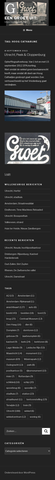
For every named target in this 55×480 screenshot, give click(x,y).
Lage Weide (14, 347)
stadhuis (12, 393)
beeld (11, 313)
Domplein (12, 330)
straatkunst (14, 399)
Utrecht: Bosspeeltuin (16, 216)
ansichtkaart (15, 307)
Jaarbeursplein (31, 336)
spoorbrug (13, 388)
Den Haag (13, 324)
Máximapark (32, 359)
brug (11, 318)
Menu (29, 30)
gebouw (12, 336)
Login (8, 174)
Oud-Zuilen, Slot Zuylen (16, 264)
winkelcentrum (16, 416)
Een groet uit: (21, 18)
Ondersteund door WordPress (20, 472)
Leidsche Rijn (35, 347)
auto (33, 307)
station (28, 393)
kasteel (11, 341)
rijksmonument (36, 370)
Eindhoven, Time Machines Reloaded (24, 209)
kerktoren (41, 341)
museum (13, 359)
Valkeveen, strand (14, 222)
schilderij (13, 382)
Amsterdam (26, 295)
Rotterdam (25, 376)
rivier (10, 376)
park (31, 364)
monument (33, 353)
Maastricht (14, 353)
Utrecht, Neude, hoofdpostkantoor (23, 247)
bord (42, 313)
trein (27, 405)
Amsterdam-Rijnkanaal (20, 301)
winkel (29, 411)
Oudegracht (14, 364)
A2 (10, 295)
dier (28, 324)
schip (29, 382)
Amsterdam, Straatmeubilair (19, 203)
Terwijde (12, 405)
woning (35, 416)
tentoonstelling (36, 399)
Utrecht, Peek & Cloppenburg (24, 55)
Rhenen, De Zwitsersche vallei (20, 270)
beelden (27, 313)
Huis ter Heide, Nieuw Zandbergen (23, 228)
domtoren (30, 330)
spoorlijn (30, 388)
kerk (25, 341)
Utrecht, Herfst (12, 191)
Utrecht (13, 411)
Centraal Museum (31, 318)
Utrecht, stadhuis (13, 197)
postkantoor (14, 370)
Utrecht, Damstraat (15, 276)
